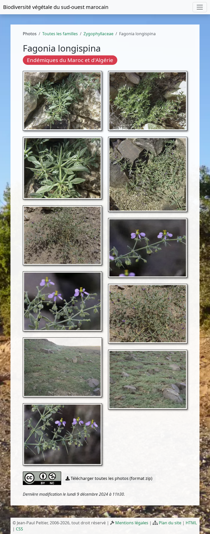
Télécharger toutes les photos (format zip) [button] (111, 478)
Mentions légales (131, 523)
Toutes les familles (60, 34)
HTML (191, 523)
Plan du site (170, 523)
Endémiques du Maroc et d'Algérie (70, 60)
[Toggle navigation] (200, 7)
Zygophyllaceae (98, 34)
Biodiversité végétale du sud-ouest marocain (55, 7)
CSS (19, 529)
